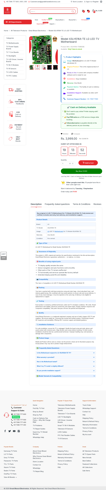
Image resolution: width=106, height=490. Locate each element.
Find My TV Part (38, 408)
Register (96, 1)
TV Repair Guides (39, 429)
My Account (87, 434)
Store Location (38, 462)
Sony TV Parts (9, 458)
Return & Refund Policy (91, 421)
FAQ (84, 415)
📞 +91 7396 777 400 (18, 422)
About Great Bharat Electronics (39, 452)
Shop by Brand (38, 412)
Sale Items (86, 471)
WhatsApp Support (89, 408)
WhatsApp (16, 417)
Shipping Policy (88, 418)
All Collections (88, 467)
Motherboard (59, 231)
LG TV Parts (8, 454)
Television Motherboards (66, 405)
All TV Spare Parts (89, 454)
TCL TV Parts (9, 464)
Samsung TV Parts (10, 451)
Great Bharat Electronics (19, 488)
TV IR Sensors (63, 439)
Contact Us (87, 412)
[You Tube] (14, 431)
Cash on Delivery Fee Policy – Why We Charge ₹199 (41, 420)
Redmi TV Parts (9, 471)
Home (35, 405)
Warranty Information (90, 425)
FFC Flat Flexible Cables (66, 435)
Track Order (87, 405)
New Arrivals (87, 458)
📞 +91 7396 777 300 (18, 425)
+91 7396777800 (92, 99)
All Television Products (91, 451)
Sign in (88, 1)
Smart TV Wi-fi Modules (66, 425)
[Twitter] (9, 431)
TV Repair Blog (38, 471)
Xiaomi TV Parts (9, 467)
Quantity (64, 160)
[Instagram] (18, 431)
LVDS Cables (62, 432)
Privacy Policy (88, 431)
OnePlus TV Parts (10, 474)
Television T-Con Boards (66, 414)
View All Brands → (10, 477)
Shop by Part (37, 415)
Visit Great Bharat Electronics (55, 488)
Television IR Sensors (65, 429)
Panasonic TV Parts (11, 461)
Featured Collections (90, 464)
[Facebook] (5, 431)
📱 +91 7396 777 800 (18, 414)
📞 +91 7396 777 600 (18, 420)
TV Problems (37, 425)
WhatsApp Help (38, 437)
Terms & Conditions (89, 428)
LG (62, 36)
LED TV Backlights (64, 417)
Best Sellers (87, 461)
